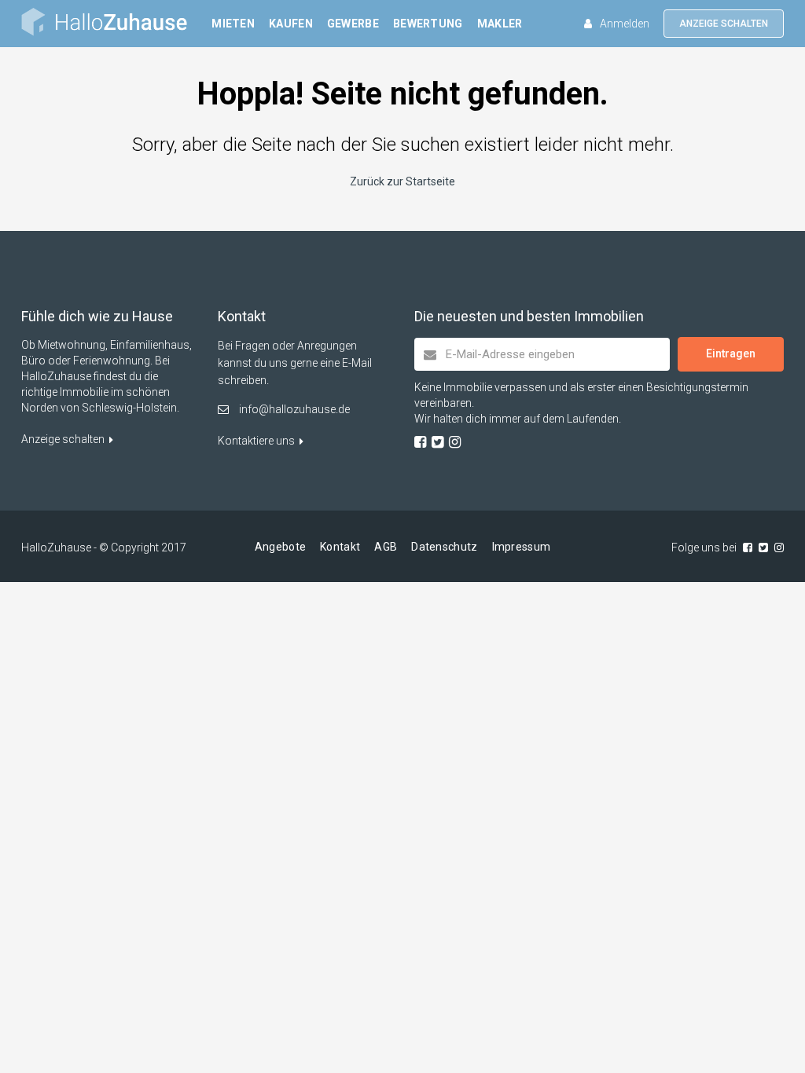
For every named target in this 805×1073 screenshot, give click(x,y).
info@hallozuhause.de (294, 409)
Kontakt (340, 546)
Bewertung (428, 23)
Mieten (233, 23)
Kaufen (291, 23)
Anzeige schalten (723, 23)
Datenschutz (444, 546)
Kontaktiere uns (257, 440)
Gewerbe (353, 23)
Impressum (521, 546)
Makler (500, 23)
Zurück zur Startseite (402, 181)
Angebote (280, 546)
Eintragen (730, 353)
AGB (385, 546)
